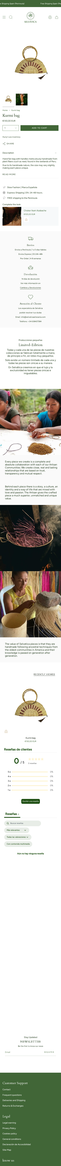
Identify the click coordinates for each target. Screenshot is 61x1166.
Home (5, 110)
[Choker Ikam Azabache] (12, 216)
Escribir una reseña (31, 801)
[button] (11, 17)
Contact (6, 1089)
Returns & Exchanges (13, 1106)
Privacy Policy (9, 1128)
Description (8, 153)
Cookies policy (10, 1133)
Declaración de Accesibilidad (17, 1144)
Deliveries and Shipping (14, 1100)
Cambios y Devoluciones (30, 288)
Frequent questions (12, 1095)
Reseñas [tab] (12, 814)
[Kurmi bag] (30, 707)
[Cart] (56, 17)
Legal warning (9, 1122)
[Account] (50, 17)
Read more (9, 174)
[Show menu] (4, 17)
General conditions (12, 1139)
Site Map (7, 1150)
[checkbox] (18, 844)
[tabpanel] (30, 854)
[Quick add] (6, 731)
